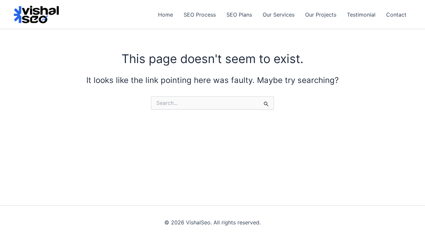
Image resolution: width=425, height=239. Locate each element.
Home (165, 14)
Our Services (279, 14)
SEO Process (200, 14)
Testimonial (361, 14)
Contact (396, 14)
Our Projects (320, 14)
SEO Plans (239, 14)
